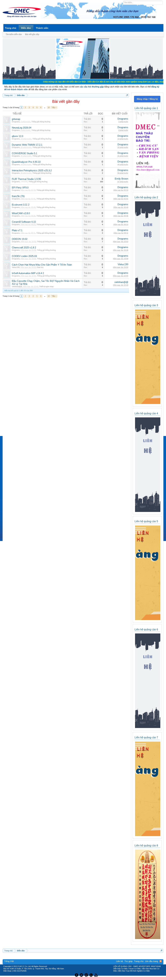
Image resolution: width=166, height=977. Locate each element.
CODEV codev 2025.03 (24, 256)
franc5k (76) (18, 196)
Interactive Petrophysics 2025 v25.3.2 (32, 170)
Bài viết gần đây (32, 34)
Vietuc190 (16, 267)
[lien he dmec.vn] (29, 78)
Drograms (16, 122)
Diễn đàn (26, 28)
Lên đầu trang (151, 961)
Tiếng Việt (9, 961)
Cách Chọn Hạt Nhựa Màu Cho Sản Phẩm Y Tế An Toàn (42, 264)
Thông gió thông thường (40, 122)
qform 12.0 (17, 136)
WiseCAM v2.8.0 (21, 213)
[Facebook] (76, 974)
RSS (161, 961)
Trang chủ (10, 28)
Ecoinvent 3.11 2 (20, 204)
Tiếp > (54, 107)
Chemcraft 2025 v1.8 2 (24, 247)
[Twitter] (81, 974)
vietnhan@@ (17, 286)
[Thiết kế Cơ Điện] (86, 974)
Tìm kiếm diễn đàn (14, 34)
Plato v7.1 (17, 230)
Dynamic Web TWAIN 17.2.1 (27, 144)
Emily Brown (121, 178)
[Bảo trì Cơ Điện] (91, 974)
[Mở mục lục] (127, 95)
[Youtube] (96, 974)
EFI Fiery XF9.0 (20, 187)
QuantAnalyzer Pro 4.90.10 (26, 162)
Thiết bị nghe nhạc (46, 286)
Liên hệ (119, 961)
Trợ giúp (128, 961)
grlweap (16, 119)
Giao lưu (40, 267)
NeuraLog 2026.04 (21, 127)
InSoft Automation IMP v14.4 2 (28, 273)
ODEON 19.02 (19, 239)
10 (49, 107)
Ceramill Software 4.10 (24, 222)
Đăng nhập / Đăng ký (147, 99)
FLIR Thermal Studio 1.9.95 (26, 179)
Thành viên (42, 28)
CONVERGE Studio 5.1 (24, 153)
